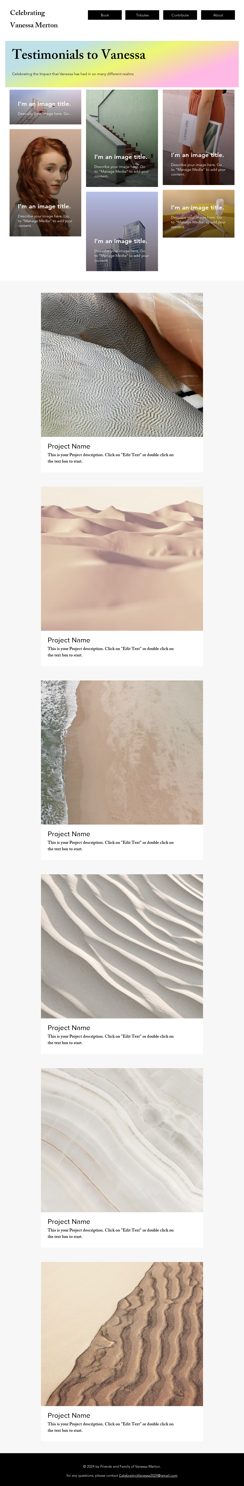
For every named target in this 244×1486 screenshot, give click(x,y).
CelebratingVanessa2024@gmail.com (148, 1475)
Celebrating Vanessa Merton (34, 20)
